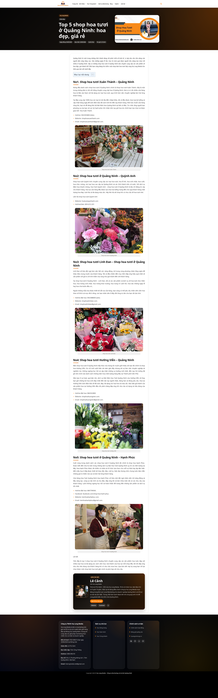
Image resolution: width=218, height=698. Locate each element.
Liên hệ (123, 4)
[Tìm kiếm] (161, 4)
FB (131, 641)
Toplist (117, 4)
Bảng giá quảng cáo (137, 632)
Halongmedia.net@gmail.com (75, 664)
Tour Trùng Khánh (102, 636)
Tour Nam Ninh (101, 632)
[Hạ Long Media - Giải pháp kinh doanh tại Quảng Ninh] (63, 4)
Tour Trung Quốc (91, 4)
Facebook (102, 605)
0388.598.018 (71, 654)
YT (143, 641)
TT (135, 641)
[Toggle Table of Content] (92, 74)
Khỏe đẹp (62, 19)
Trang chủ (75, 4)
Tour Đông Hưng (102, 628)
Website (93, 605)
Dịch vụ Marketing (103, 4)
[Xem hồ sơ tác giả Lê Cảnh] (82, 591)
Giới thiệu (82, 4)
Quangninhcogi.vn (136, 636)
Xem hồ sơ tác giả (96, 601)
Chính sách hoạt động (137, 628)
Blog (111, 4)
